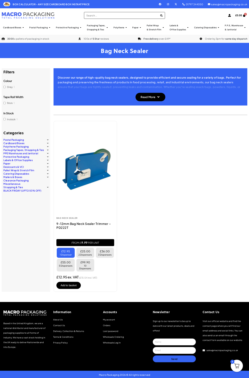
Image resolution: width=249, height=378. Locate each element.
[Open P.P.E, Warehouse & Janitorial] (245, 28)
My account (109, 319)
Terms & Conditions (63, 337)
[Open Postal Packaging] (50, 28)
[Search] (161, 15)
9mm (10, 102)
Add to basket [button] (69, 285)
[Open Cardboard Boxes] (23, 28)
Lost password (110, 331)
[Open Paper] (140, 28)
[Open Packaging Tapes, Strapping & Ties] (107, 28)
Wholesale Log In (112, 342)
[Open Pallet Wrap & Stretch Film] (163, 28)
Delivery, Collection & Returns (68, 331)
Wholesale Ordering (113, 337)
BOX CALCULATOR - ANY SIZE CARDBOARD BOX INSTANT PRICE (51, 4)
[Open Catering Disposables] (218, 28)
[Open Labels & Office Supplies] (188, 28)
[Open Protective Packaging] (81, 28)
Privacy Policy (60, 342)
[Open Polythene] (126, 28)
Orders (106, 325)
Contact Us (59, 325)
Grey (10, 86)
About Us (58, 319)
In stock (11, 119)
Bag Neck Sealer (67, 218)
